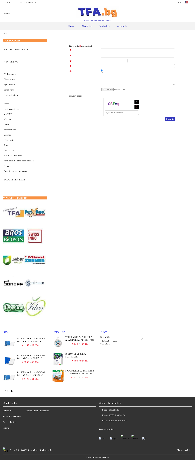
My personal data (184, 450)
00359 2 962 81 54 (28, 2)
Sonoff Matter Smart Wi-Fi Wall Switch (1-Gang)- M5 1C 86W (31, 373)
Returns (6, 428)
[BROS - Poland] (13, 236)
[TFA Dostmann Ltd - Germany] (13, 213)
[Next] (141, 338)
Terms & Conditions (12, 416)
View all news (105, 344)
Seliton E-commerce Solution (97, 457)
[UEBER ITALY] (13, 260)
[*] (85, 50)
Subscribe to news (109, 341)
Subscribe (9, 391)
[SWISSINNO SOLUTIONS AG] (35, 236)
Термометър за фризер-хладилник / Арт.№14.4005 (79, 338)
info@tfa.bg (114, 410)
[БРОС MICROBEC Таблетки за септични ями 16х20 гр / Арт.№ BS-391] (58, 375)
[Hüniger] (35, 284)
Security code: (75, 96)
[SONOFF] (13, 284)
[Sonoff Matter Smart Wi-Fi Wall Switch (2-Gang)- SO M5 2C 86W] (9, 360)
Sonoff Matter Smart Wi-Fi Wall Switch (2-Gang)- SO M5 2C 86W (31, 357)
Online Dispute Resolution (37, 411)
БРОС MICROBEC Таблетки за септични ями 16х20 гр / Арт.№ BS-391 (79, 372)
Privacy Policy (9, 422)
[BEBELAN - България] (13, 307)
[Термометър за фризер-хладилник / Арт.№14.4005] (58, 342)
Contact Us (104, 26)
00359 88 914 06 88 (117, 421)
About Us (86, 26)
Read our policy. (47, 450)
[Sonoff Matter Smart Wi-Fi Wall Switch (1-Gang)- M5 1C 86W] (9, 377)
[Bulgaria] (35, 213)
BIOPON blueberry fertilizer (75, 355)
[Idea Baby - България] (35, 307)
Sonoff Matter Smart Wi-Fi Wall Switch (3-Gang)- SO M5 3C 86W (31, 340)
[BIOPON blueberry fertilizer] (58, 359)
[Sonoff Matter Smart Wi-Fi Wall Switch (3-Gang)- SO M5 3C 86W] (9, 343)
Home (71, 26)
